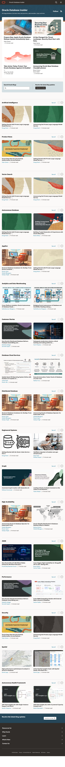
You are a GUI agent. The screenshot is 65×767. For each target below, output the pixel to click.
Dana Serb (36, 455)
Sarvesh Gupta (6, 346)
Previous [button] (59, 102)
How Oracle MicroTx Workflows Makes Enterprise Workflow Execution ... (13, 563)
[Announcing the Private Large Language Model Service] (48, 114)
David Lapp (5, 672)
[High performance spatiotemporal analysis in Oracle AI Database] (17, 658)
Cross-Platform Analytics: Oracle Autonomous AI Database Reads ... (16, 306)
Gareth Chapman (6, 708)
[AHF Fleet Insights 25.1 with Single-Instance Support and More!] (17, 694)
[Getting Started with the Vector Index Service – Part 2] (17, 441)
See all (53, 102)
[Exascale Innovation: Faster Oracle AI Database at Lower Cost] (48, 366)
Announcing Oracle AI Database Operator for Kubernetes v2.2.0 (47, 413)
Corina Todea (37, 568)
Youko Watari (37, 491)
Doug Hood (5, 128)
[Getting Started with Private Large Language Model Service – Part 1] (17, 114)
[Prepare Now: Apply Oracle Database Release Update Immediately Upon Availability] (18, 27)
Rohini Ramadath (38, 708)
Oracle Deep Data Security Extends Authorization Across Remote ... (12, 159)
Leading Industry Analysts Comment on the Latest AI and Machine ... (46, 488)
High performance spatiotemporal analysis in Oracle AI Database (16, 669)
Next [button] (62, 102)
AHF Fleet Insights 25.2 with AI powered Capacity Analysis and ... (48, 705)
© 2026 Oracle (15, 752)
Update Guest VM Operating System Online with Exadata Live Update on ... (16, 377)
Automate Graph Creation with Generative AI (15, 488)
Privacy (20, 752)
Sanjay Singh (5, 274)
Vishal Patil (5, 380)
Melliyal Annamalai (7, 490)
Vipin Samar (7, 41)
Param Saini (5, 271)
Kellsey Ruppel (37, 457)
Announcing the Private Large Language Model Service (47, 125)
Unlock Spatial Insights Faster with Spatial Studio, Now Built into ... (46, 669)
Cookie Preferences (36, 752)
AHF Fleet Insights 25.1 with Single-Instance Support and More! (15, 705)
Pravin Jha (5, 382)
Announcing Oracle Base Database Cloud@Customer (45, 67)
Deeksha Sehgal (6, 345)
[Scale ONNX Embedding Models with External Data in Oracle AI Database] (48, 588)
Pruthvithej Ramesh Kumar (9, 566)
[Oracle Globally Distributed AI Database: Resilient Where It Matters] (48, 513)
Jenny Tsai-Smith (8, 72)
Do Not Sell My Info (27, 752)
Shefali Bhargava (6, 273)
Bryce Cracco (36, 70)
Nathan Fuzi (36, 380)
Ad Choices (43, 752)
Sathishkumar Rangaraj (8, 309)
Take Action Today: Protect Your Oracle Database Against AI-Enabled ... (17, 68)
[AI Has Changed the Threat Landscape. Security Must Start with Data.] (47, 27)
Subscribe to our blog (40, 88)
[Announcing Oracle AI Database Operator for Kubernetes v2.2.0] (48, 402)
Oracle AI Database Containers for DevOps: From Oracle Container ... (16, 268)
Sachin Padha (37, 602)
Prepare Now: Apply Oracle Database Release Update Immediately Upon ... (17, 38)
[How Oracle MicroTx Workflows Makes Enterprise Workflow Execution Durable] (17, 552)
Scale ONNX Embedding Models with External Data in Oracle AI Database (47, 599)
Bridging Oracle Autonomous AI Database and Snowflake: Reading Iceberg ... (47, 306)
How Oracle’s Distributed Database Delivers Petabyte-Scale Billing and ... (15, 341)
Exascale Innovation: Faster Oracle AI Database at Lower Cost (47, 377)
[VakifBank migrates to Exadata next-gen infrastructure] (48, 441)
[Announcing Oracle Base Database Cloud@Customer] (47, 56)
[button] (56, 2)
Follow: (55, 11)
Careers (48, 752)
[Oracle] (3, 2)
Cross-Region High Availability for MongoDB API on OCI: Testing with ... (47, 563)
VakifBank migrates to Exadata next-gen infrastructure (45, 452)
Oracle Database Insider (16, 2)
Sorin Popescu (37, 345)
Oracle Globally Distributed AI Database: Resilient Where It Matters (45, 524)
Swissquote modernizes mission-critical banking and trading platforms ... (45, 341)
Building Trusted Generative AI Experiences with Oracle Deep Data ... (48, 232)
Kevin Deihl (36, 72)
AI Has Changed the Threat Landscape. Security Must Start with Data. (46, 39)
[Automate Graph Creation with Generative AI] (17, 477)
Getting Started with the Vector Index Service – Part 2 (16, 452)
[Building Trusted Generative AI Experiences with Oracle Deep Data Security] (48, 221)
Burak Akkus (36, 235)
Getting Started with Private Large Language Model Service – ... (15, 125)
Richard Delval (37, 527)
